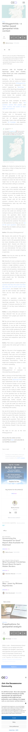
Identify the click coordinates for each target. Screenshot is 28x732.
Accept (14, 718)
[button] (25, 703)
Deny (14, 722)
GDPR (17, 730)
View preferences (14, 726)
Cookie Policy (12, 730)
